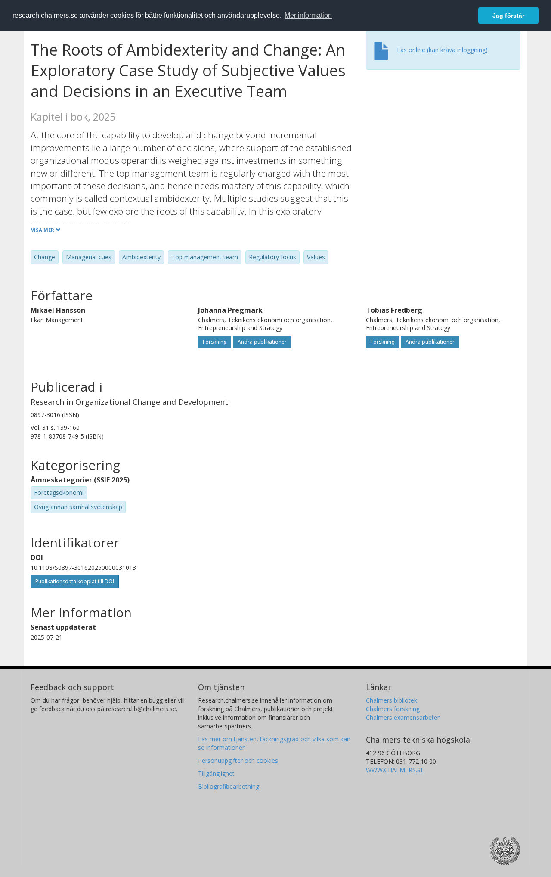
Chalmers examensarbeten (403, 717)
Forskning (214, 341)
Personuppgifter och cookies (238, 760)
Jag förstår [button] (508, 15)
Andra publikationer (262, 341)
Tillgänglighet (216, 773)
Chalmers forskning (393, 709)
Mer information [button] (308, 15)
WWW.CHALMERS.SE (395, 770)
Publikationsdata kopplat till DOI (74, 581)
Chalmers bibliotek (391, 700)
